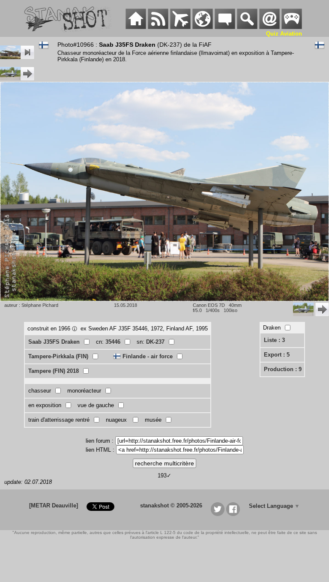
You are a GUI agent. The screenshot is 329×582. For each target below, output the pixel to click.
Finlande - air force (148, 356)
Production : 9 (283, 369)
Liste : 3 (274, 340)
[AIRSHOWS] (202, 27)
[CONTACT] (269, 27)
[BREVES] (158, 27)
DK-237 (155, 342)
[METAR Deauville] (53, 505)
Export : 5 (277, 354)
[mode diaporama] (17, 57)
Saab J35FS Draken (54, 342)
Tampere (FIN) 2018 (53, 371)
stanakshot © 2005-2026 (171, 505)
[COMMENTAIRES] (225, 27)
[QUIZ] (291, 27)
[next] (17, 78)
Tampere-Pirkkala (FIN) (58, 356)
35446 (112, 342)
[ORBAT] (180, 27)
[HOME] (136, 27)
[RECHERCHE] (247, 27)
